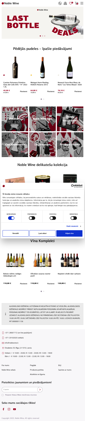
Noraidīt (16, 233)
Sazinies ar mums (64, 370)
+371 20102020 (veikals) (14, 338)
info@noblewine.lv (11, 343)
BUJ (59, 365)
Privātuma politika (36, 370)
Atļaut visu (69, 233)
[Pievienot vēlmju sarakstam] (27, 57)
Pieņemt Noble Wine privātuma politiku (21, 395)
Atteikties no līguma (37, 374)
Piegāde (33, 365)
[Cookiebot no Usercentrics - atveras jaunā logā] (72, 186)
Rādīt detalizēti (72, 226)
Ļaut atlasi (42, 233)
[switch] (32, 218)
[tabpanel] (42, 23)
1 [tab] (40, 36)
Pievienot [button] (23, 91)
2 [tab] (42, 36)
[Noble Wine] (29, 3)
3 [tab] (44, 36)
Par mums (5, 365)
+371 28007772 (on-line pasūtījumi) (18, 333)
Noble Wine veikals (8, 370)
